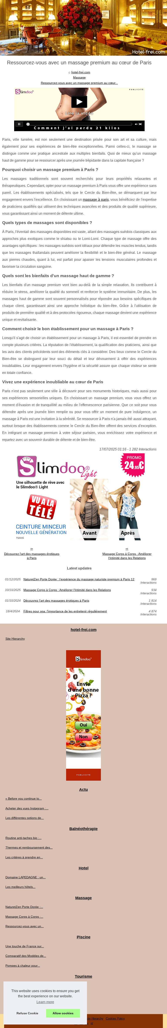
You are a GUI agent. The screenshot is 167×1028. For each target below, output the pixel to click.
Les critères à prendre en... (24, 857)
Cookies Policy (115, 1018)
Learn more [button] (45, 1002)
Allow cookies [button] (63, 1013)
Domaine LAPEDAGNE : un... (25, 877)
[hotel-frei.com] (83, 28)
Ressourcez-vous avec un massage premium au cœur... (79, 83)
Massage (79, 77)
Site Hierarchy (15, 638)
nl (92, 1023)
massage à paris (96, 199)
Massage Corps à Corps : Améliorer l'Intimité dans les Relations (127, 556)
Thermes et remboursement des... (29, 847)
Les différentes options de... (24, 818)
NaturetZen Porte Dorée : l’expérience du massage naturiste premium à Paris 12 (78, 579)
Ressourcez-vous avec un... (24, 926)
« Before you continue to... (23, 798)
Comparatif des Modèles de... (25, 956)
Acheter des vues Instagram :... (26, 808)
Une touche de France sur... (24, 946)
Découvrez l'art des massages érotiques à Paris (31, 556)
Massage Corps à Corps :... (24, 916)
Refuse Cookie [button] (27, 1013)
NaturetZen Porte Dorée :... (24, 907)
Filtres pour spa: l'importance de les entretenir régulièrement (65, 611)
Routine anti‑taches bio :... (23, 838)
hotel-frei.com (80, 72)
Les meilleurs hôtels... (20, 887)
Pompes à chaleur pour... (22, 965)
